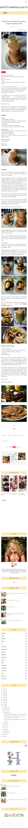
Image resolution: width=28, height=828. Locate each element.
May (5, 727)
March (5, 731)
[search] (26, 745)
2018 (4, 700)
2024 (4, 690)
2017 (4, 702)
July (5, 724)
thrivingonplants (21, 86)
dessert (9, 435)
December (6, 707)
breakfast (14, 18)
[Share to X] (11, 447)
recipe (21, 435)
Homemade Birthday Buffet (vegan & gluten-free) (14, 716)
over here (12, 96)
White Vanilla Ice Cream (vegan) (11, 717)
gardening (3, 654)
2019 (4, 699)
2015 (4, 705)
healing (2, 660)
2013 (4, 736)
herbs (2, 662)
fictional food (4, 649)
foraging (3, 652)
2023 (4, 692)
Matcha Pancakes (10, 304)
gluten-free (15, 435)
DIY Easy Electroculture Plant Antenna (14, 620)
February (6, 733)
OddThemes (22, 825)
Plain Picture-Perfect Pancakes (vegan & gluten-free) (15, 714)
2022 (4, 694)
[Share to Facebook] (8, 447)
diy (2, 644)
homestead (3, 665)
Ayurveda (3, 633)
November (6, 709)
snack (2, 673)
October (6, 711)
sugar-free (3, 676)
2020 (4, 697)
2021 (4, 695)
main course (4, 668)
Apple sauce (3, 142)
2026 (4, 688)
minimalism (3, 670)
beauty (2, 636)
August (5, 722)
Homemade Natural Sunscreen (12, 600)
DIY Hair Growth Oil (11, 606)
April (5, 729)
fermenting (3, 646)
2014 (4, 734)
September (6, 712)
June (5, 726)
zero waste (3, 678)
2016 (4, 704)
